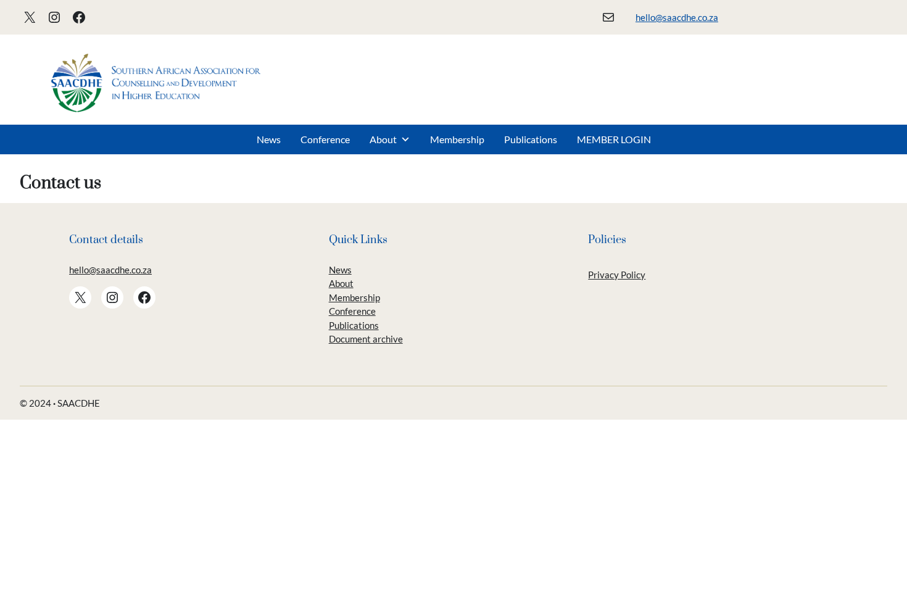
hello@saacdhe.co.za (677, 17)
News (269, 139)
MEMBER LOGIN (614, 139)
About (383, 139)
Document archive (366, 338)
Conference (325, 139)
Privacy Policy (616, 274)
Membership (457, 139)
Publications (530, 139)
